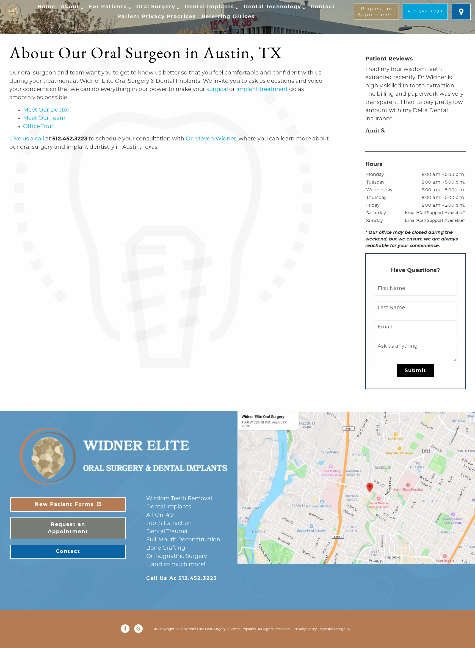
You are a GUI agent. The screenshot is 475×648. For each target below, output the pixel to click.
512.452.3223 (425, 11)
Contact (323, 6)
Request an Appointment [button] (376, 11)
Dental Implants (209, 6)
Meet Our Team (44, 118)
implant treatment (262, 89)
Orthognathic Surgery (176, 556)
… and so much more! (175, 564)
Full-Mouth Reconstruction (183, 539)
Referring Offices (228, 16)
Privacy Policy (305, 629)
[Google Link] (138, 628)
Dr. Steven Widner (211, 139)
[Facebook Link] (125, 628)
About (70, 6)
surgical (217, 89)
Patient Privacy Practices (156, 16)
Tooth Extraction (169, 523)
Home (46, 6)
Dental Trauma (166, 531)
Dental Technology (272, 6)
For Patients (108, 6)
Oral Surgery (155, 6)
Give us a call (26, 139)
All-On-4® (160, 515)
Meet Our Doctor (46, 110)
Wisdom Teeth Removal (179, 498)
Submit (415, 370)
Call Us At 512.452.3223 (181, 578)
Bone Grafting (165, 548)
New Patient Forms (64, 504)
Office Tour (38, 126)
